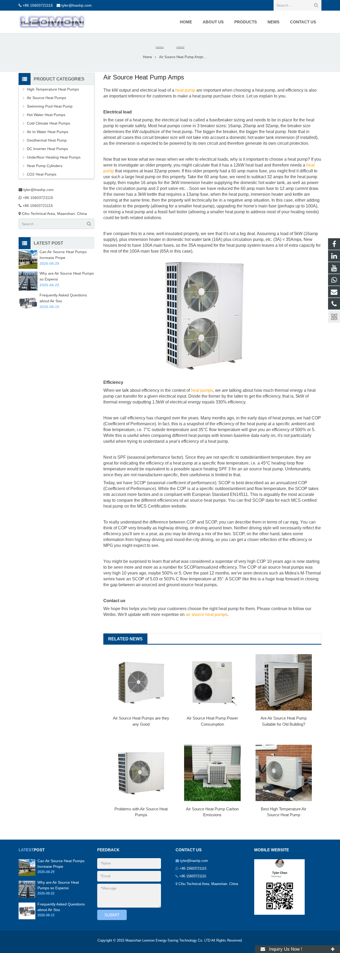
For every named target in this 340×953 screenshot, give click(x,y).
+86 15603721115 (38, 5)
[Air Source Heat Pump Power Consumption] (212, 682)
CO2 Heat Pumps (41, 174)
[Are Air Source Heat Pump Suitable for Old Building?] (284, 682)
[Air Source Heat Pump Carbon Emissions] (212, 773)
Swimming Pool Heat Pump (50, 106)
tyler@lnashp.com (76, 5)
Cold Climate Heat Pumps (48, 123)
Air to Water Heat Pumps (47, 132)
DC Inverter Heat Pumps (47, 149)
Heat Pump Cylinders (44, 166)
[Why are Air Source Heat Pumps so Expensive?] (28, 289)
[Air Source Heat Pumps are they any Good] (141, 682)
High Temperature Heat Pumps (53, 89)
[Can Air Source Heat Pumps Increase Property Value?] (28, 267)
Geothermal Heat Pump (47, 140)
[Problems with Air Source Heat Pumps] (141, 773)
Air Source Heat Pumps (46, 98)
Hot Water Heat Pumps (46, 115)
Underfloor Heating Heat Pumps (53, 157)
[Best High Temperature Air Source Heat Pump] (284, 773)
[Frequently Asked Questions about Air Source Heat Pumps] (28, 311)
